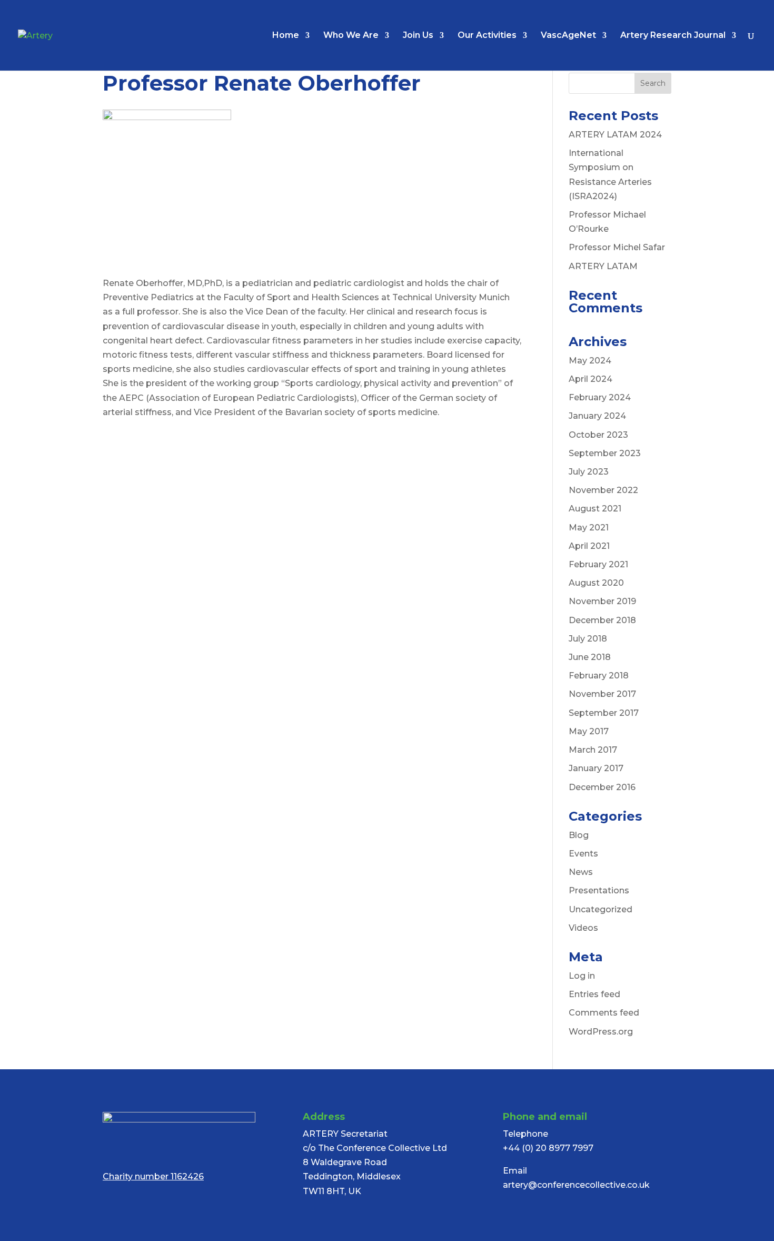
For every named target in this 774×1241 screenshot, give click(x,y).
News (581, 872)
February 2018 (599, 676)
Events (583, 854)
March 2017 (593, 750)
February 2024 (600, 397)
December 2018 (602, 620)
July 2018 (588, 639)
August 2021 (595, 509)
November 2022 (603, 490)
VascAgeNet (568, 36)
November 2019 (602, 601)
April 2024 (590, 379)
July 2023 (589, 472)
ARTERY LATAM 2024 (615, 135)
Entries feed (594, 994)
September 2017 (604, 713)
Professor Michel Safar (617, 247)
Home (285, 36)
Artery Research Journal (673, 36)
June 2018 (590, 657)
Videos (583, 928)
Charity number (153, 1176)
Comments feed (604, 1013)
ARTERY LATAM (603, 266)
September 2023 (605, 453)
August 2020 (596, 583)
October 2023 (598, 435)
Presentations (599, 890)
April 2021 (589, 546)
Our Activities (487, 36)
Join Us (418, 36)
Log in (582, 976)
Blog (579, 835)
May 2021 (589, 528)
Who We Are (351, 36)
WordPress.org (601, 1032)
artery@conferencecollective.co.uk (576, 1185)
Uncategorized (600, 909)
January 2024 (597, 416)
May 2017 (589, 731)
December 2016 (602, 787)
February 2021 (598, 564)
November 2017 (602, 694)
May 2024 (590, 361)
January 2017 (596, 768)
